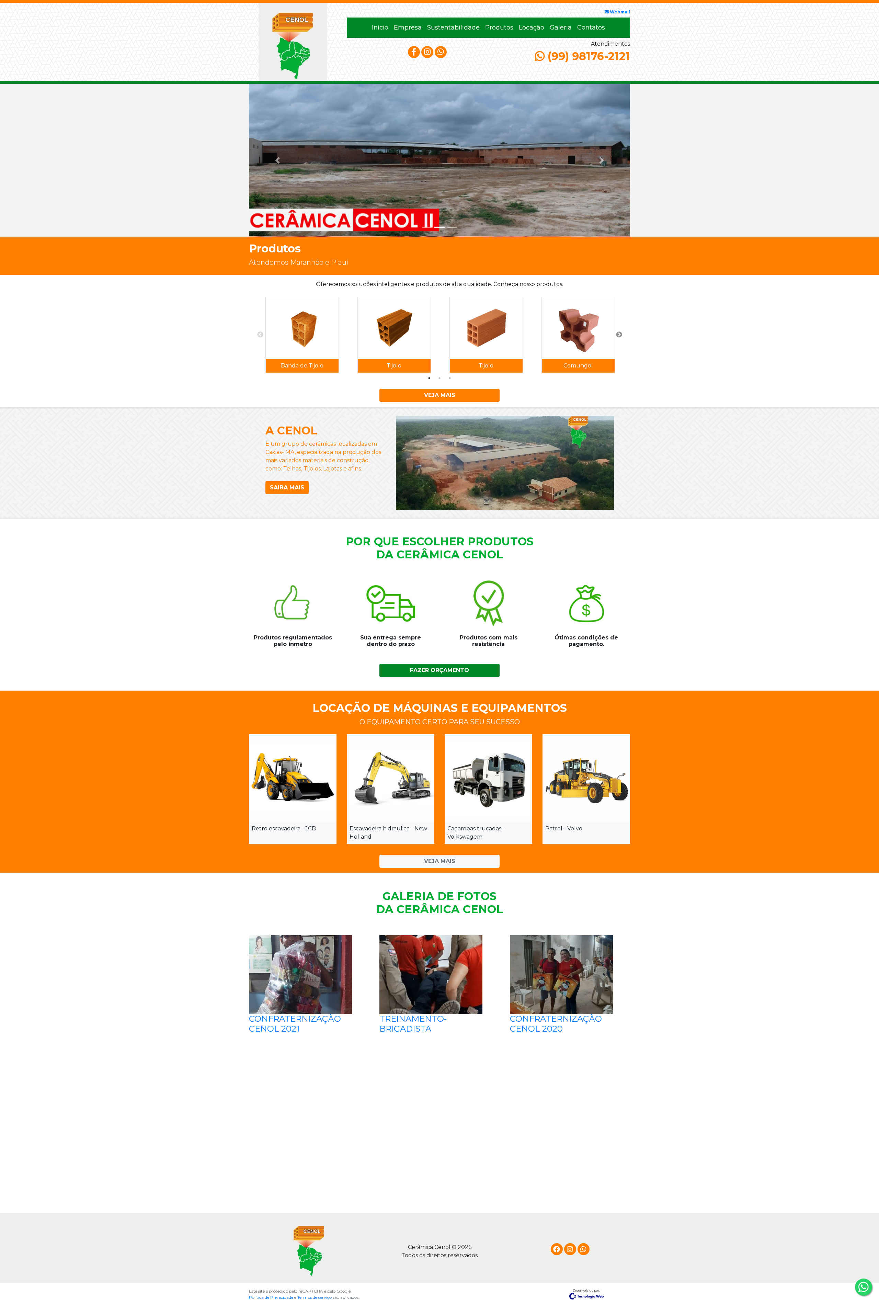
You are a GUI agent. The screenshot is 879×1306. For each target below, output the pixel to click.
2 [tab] (439, 378)
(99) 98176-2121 (587, 56)
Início (381, 27)
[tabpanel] (302, 335)
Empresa (408, 27)
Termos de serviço (315, 1297)
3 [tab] (449, 378)
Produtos (499, 27)
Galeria (561, 27)
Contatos (591, 27)
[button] (277, 160)
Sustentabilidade (453, 27)
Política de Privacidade (271, 1297)
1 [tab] (429, 378)
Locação (531, 27)
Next (619, 334)
